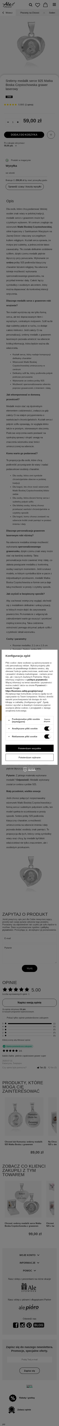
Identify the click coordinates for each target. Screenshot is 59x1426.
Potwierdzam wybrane (30, 757)
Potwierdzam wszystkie (29, 748)
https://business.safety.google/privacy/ (24, 691)
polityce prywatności (37, 680)
